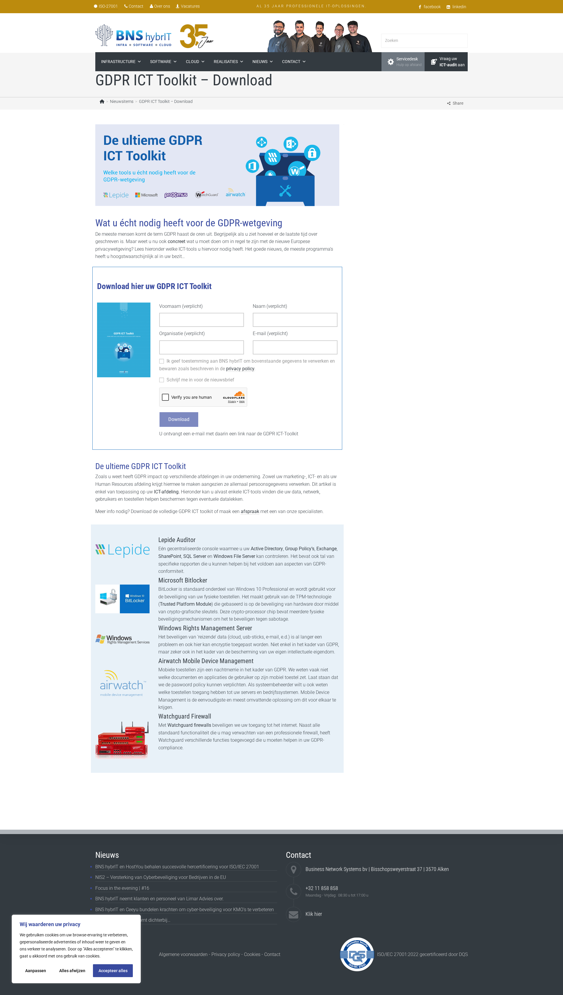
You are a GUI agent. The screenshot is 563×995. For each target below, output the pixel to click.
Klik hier (314, 914)
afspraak (250, 511)
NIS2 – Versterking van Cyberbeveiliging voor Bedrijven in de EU (160, 877)
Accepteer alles (113, 970)
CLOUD (192, 61)
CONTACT (291, 61)
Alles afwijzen (72, 970)
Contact (136, 6)
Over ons (162, 6)
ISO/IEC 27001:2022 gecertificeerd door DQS (422, 954)
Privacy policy (225, 954)
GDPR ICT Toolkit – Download (166, 101)
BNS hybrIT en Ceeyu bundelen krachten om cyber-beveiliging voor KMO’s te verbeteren (184, 909)
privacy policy (240, 368)
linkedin (459, 6)
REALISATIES (226, 61)
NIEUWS (259, 61)
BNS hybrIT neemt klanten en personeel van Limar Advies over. (159, 898)
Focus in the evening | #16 (122, 888)
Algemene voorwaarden (183, 954)
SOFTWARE (160, 61)
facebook (432, 6)
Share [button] (458, 103)
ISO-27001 (108, 6)
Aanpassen (35, 970)
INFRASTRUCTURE (118, 61)
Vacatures (190, 6)
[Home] (102, 101)
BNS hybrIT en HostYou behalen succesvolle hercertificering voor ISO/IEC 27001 (177, 867)
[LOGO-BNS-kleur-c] (133, 35)
